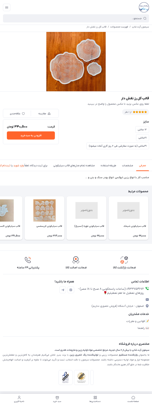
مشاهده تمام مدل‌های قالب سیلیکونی (74, 165)
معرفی (142, 165)
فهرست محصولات (119, 26)
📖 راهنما (143, 328)
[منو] (6, 7)
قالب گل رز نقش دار (96, 26)
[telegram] (62, 290)
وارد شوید (18, 165)
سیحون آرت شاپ (140, 26)
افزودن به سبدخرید (31, 135)
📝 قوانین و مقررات (137, 321)
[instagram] (70, 290)
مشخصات (127, 165)
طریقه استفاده (108, 165)
